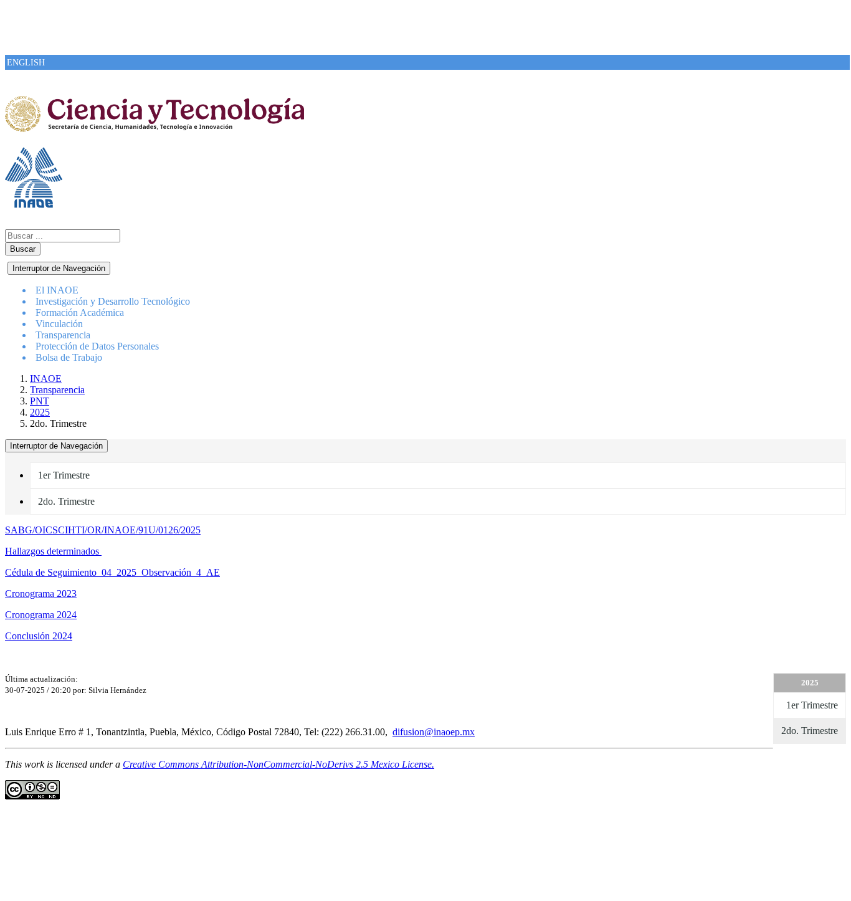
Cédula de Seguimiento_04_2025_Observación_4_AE (112, 572)
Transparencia (57, 389)
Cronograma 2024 (41, 614)
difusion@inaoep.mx (433, 732)
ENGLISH (26, 62)
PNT (39, 401)
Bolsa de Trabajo (69, 357)
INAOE (46, 378)
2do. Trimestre (66, 501)
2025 (40, 412)
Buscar (23, 249)
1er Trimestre (64, 475)
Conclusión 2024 (38, 636)
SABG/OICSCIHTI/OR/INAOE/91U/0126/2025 (103, 530)
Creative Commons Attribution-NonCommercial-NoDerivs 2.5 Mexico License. (278, 764)
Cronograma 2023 (41, 593)
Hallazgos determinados (53, 551)
